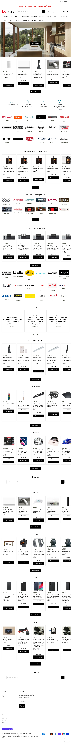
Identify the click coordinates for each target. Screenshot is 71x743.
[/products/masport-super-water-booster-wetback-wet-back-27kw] (9, 543)
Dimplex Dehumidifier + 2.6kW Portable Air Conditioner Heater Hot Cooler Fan (8, 75)
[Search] (43, 11)
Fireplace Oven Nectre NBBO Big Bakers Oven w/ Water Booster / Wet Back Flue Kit (8, 171)
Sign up (22, 706)
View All (35, 187)
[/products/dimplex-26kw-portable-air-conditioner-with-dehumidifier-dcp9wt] (9, 64)
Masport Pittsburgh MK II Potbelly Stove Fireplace (53, 552)
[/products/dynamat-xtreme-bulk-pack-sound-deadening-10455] (9, 441)
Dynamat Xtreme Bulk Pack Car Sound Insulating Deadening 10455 (8, 452)
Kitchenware (5, 20)
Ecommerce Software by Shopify (8, 739)
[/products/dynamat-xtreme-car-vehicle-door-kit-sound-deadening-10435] (24, 441)
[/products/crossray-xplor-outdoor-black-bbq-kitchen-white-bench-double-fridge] (38, 236)
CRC (3, 405)
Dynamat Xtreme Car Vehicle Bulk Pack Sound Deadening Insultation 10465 (53, 452)
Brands (41, 16)
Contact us (4, 733)
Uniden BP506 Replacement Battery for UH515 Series (53, 641)
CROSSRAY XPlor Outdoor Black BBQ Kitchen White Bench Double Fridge (37, 247)
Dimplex (4, 79)
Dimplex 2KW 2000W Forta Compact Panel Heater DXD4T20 (22, 74)
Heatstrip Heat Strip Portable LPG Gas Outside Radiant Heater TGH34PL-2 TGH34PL (38, 75)
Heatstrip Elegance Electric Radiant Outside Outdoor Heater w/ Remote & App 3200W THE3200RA (38, 360)
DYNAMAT (64, 79)
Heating (56, 16)
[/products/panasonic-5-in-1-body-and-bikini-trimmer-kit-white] (24, 395)
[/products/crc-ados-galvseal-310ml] (9, 395)
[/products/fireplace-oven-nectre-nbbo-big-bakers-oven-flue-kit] (38, 160)
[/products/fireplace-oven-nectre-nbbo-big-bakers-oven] (53, 160)
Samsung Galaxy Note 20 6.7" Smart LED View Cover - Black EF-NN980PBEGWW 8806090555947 (8, 597)
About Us (16, 16)
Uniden (4, 642)
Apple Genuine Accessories (37, 597)
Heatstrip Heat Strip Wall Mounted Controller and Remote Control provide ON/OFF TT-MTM (23, 360)
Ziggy (63, 406)
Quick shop (9, 82)
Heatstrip (34, 79)
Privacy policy (22, 733)
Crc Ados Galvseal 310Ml (8, 404)
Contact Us (5, 16)
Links (17, 733)
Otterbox (19, 600)
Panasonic (20, 406)
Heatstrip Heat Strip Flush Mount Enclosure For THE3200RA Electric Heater (38, 406)
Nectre (4, 174)
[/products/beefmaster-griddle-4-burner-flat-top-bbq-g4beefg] (53, 395)
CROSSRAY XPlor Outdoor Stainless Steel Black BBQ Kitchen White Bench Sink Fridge (53, 247)
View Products (50, 43)
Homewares (64, 16)
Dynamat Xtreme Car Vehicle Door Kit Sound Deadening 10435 (23, 451)
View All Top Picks (35, 92)
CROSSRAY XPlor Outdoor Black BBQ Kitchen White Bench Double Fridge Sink (7, 247)
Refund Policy (28, 733)
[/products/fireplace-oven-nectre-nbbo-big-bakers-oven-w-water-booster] (24, 160)
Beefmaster (49, 408)
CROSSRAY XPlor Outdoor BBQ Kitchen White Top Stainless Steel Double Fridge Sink (23, 247)
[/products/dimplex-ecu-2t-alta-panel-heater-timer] (38, 501)
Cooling (18, 20)
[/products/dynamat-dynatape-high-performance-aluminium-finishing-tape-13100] (38, 441)
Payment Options (14, 735)
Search (41, 20)
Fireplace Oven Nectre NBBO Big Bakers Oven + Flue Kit (38, 170)
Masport (4, 556)
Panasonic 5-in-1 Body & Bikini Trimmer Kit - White (24, 404)
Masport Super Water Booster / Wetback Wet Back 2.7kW (8, 553)
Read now (12, 326)
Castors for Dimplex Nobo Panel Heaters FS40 (53, 73)
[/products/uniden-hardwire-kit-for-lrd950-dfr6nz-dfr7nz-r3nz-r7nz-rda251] (24, 631)
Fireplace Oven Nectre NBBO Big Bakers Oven (52, 169)
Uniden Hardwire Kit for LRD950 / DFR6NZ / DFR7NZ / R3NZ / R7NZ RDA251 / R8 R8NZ (23, 642)
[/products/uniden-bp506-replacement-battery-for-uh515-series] (53, 631)
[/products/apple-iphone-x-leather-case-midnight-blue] (38, 586)
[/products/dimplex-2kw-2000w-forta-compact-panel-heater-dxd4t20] (24, 64)
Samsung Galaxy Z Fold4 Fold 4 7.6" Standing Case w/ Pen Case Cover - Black (53, 597)
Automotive (26, 20)
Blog (11, 16)
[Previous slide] (3, 39)
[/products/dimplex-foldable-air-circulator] (53, 501)
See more (35, 334)
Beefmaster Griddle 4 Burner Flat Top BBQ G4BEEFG (52, 405)
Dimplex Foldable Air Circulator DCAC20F (52, 510)
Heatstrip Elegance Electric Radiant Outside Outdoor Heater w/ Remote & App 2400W (53, 360)
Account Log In (25, 16)
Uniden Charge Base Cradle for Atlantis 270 (8, 640)
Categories (49, 16)
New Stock (34, 16)
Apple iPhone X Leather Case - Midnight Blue (38, 595)
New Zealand (64, 1)
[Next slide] (67, 39)
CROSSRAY (5, 251)
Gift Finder (34, 20)
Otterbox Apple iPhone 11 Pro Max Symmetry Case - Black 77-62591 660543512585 (23, 597)
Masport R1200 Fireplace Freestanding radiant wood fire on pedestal (23, 553)
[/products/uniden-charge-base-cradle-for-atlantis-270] (9, 631)
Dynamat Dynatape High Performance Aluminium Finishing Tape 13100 (38, 451)
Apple (12, 20)
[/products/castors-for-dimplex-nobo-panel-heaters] (53, 64)
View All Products (35, 265)
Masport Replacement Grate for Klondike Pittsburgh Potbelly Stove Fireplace (38, 554)
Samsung (4, 602)
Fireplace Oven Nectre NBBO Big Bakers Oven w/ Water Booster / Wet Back (23, 171)
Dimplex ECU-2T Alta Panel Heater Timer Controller (37, 511)
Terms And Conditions (6, 735)
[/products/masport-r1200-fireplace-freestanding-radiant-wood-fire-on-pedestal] (24, 543)
